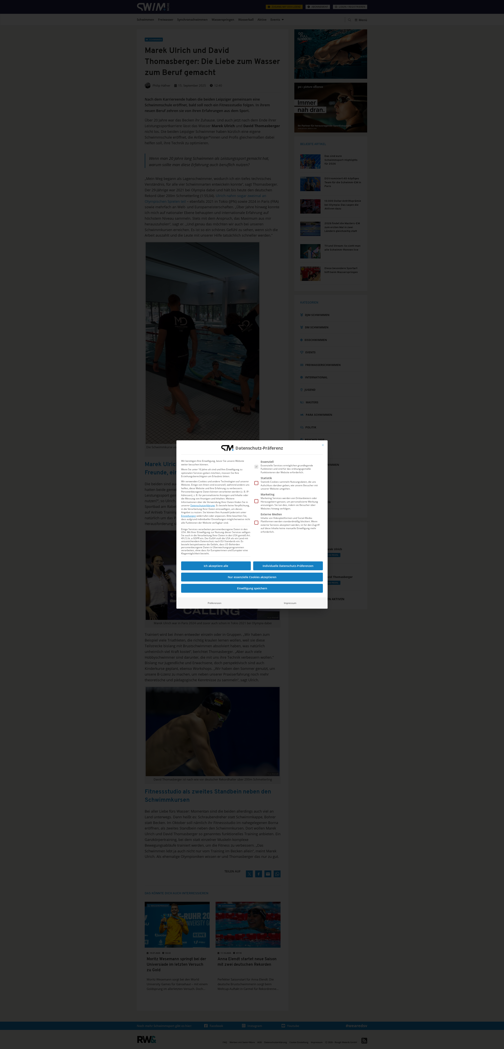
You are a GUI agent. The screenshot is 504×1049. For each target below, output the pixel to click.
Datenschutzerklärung (202, 505)
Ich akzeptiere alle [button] (216, 566)
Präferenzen (214, 603)
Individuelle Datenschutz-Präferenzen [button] (288, 566)
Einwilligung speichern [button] (252, 588)
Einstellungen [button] (188, 516)
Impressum (290, 603)
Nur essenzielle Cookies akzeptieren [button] (252, 577)
